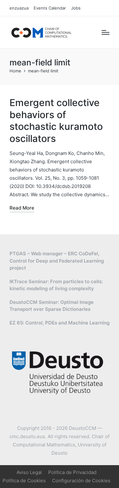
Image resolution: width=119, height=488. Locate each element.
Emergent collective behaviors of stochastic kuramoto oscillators (56, 120)
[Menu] (105, 32)
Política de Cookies (24, 481)
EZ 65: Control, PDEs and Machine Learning (59, 323)
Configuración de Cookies (81, 481)
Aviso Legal (29, 472)
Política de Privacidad (72, 472)
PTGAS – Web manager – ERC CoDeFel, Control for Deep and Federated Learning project (57, 261)
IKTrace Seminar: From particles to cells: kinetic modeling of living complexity (56, 285)
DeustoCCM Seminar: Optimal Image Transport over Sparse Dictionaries (52, 305)
